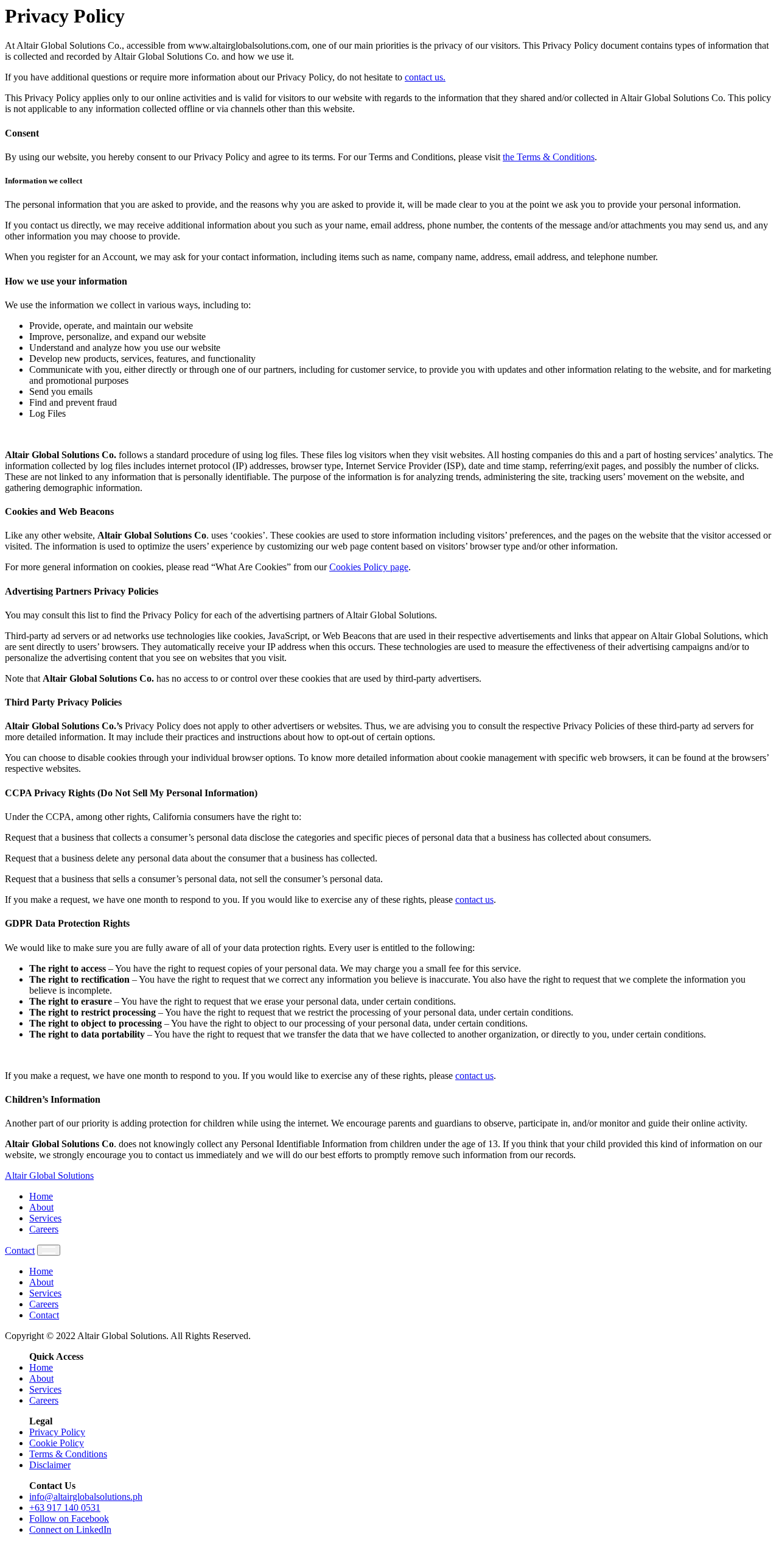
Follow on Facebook (69, 1518)
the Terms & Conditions (549, 157)
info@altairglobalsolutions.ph (85, 1496)
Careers (43, 1229)
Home (41, 1196)
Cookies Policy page (368, 567)
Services (45, 1218)
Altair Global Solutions (49, 1175)
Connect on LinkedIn (70, 1529)
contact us (474, 899)
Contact (20, 1250)
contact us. (425, 77)
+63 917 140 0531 (64, 1507)
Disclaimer (50, 1465)
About (41, 1207)
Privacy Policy (57, 1432)
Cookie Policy (56, 1443)
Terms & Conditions (68, 1454)
